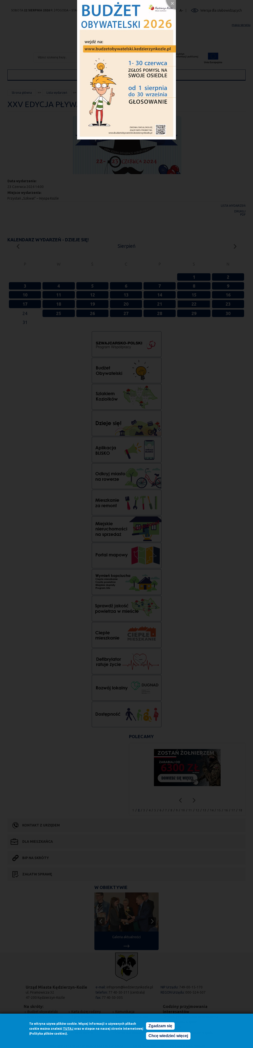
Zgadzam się (160, 1026)
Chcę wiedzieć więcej (168, 1036)
